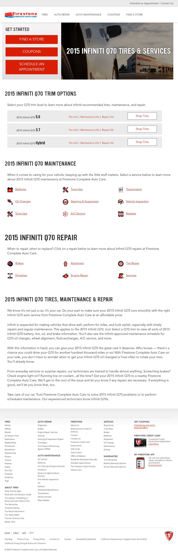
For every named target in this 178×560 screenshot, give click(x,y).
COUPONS (114, 15)
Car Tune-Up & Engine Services (51, 466)
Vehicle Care (76, 470)
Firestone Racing (12, 508)
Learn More (153, 444)
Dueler (7, 467)
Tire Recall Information (14, 512)
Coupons (32, 52)
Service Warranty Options (115, 467)
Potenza (8, 464)
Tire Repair (42, 443)
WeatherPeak (10, 443)
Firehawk (8, 474)
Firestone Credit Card (80, 442)
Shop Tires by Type (13, 491)
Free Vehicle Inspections (48, 480)
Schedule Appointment (81, 463)
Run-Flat (8, 471)
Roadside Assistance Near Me (84, 460)
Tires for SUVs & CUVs (14, 519)
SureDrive (9, 478)
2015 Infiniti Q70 (28, 117)
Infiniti (16, 533)
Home (7, 533)
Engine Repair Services (48, 432)
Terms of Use (23, 539)
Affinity (8, 429)
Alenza (8, 426)
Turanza (8, 460)
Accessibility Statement (86, 539)
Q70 (24, 533)
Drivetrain (42, 470)
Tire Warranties (11, 505)
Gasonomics (76, 446)
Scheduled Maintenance (48, 490)
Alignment (42, 426)
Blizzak (8, 432)
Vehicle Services (44, 497)
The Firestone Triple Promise (83, 467)
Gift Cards (75, 449)
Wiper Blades (43, 501)
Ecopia (8, 457)
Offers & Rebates (78, 456)
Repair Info (108, 117)
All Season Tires (12, 436)
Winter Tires (10, 522)
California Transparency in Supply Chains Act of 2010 (124, 539)
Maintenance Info (89, 117)
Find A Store (31, 39)
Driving (107, 450)
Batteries (42, 463)
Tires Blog (108, 429)
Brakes (40, 429)
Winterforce (10, 450)
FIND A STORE (134, 15)
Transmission (43, 494)
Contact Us (167, 3)
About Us (75, 426)
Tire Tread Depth (12, 515)
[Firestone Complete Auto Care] (21, 15)
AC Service (42, 460)
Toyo (7, 481)
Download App (155, 465)
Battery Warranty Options (115, 464)
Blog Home (109, 426)
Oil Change (109, 443)
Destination (10, 439)
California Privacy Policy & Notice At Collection (25, 544)
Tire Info (73, 117)
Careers (74, 435)
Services (41, 436)
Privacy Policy (39, 539)
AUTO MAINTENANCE (88, 15)
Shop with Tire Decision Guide (18, 495)
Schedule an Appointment (145, 3)
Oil (39, 483)
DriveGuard (10, 446)
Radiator (41, 487)
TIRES (45, 15)
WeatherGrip (10, 453)
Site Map (9, 539)
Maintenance (109, 446)
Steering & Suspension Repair (51, 439)
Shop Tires (142, 116)
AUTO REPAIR (62, 15)
